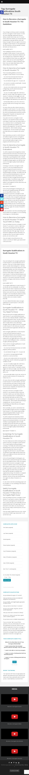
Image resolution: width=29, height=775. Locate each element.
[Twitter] (2, 199)
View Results (14, 664)
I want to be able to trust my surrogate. (15, 650)
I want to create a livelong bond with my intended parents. (15, 654)
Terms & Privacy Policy (8, 587)
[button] (2, 12)
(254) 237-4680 (15, 770)
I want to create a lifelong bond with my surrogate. (15, 658)
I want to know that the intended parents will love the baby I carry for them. (15, 646)
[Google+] (2, 202)
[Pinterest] (2, 209)
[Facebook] (2, 195)
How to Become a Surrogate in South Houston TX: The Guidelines (14, 21)
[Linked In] (2, 206)
